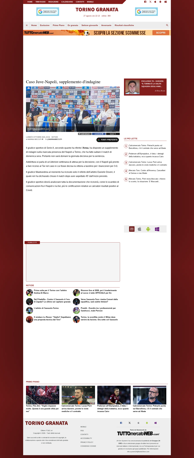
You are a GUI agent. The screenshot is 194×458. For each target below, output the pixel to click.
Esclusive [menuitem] (44, 25)
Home (30, 2)
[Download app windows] (165, 2)
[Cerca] (167, 25)
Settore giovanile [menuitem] (90, 25)
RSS (82, 430)
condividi (98, 134)
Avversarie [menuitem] (106, 25)
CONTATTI (80, 2)
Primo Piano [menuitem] (58, 25)
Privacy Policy (87, 442)
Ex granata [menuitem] (73, 25)
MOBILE (90, 2)
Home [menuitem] (34, 25)
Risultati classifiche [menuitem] (124, 25)
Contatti (84, 434)
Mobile (83, 427)
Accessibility (86, 438)
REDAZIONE (53, 2)
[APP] (132, 229)
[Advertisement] (145, 345)
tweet (112, 134)
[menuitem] (27, 25)
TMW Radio (40, 2)
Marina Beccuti (34, 139)
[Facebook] (145, 2)
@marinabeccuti (54, 139)
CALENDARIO (67, 2)
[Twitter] (150, 2)
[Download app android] (160, 2)
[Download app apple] (155, 2)
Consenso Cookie (88, 446)
